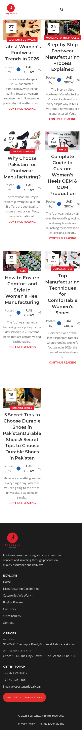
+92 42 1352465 (14, 679)
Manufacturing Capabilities (21, 588)
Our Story (9, 609)
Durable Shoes (62, 268)
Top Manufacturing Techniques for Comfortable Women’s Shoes (62, 294)
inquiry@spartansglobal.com (22, 686)
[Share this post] (39, 69)
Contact (8, 622)
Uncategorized (22, 151)
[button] (62, 9)
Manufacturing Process (62, 37)
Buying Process (13, 602)
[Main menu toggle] (74, 10)
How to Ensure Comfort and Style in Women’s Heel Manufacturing (22, 290)
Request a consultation (24, 697)
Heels (62, 149)
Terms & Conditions (51, 723)
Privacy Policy (26, 723)
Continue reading (22, 108)
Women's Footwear (22, 39)
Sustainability (12, 616)
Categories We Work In (18, 595)
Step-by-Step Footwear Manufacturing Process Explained (62, 57)
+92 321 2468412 (15, 673)
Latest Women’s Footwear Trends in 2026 (22, 53)
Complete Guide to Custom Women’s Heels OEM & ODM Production (62, 175)
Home (7, 582)
